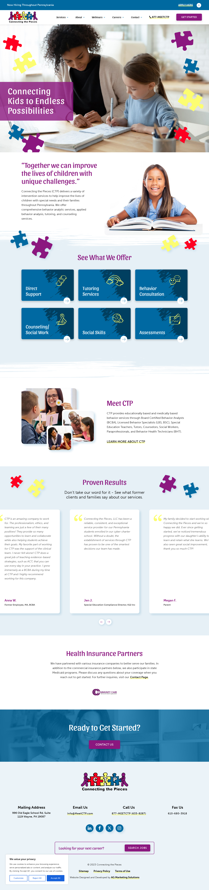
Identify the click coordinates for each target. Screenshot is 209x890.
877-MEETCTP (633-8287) (129, 813)
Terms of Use (122, 871)
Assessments (152, 332)
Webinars (97, 17)
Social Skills (94, 332)
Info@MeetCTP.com (80, 813)
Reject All (37, 878)
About (78, 17)
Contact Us (104, 744)
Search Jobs (137, 847)
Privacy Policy (102, 871)
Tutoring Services (91, 291)
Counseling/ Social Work (37, 329)
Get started (189, 17)
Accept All (55, 878)
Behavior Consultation (151, 291)
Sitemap (84, 871)
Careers (116, 17)
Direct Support (33, 291)
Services (61, 17)
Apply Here (185, 5)
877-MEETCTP (160, 17)
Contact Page (139, 677)
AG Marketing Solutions (125, 877)
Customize (18, 878)
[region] (37, 869)
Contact (135, 17)
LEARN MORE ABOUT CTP (126, 441)
